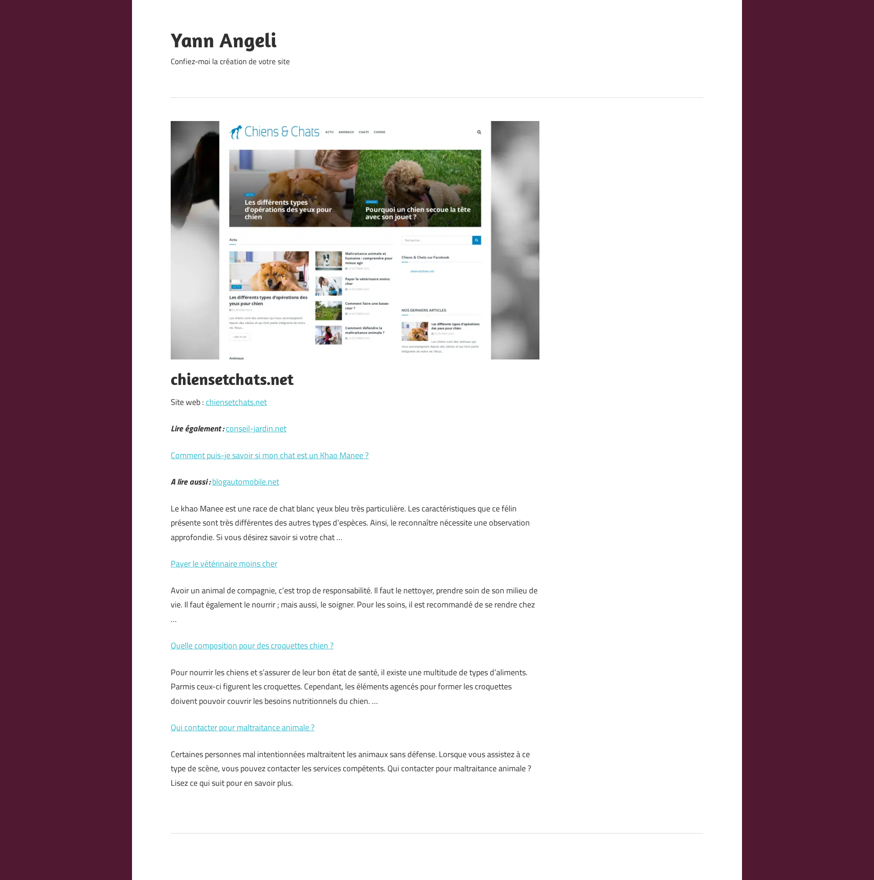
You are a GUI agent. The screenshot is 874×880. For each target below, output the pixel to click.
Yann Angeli (224, 40)
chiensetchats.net (236, 402)
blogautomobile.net (245, 481)
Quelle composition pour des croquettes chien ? (252, 645)
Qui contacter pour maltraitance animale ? (243, 727)
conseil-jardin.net (256, 428)
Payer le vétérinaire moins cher (224, 563)
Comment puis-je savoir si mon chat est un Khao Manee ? (270, 455)
